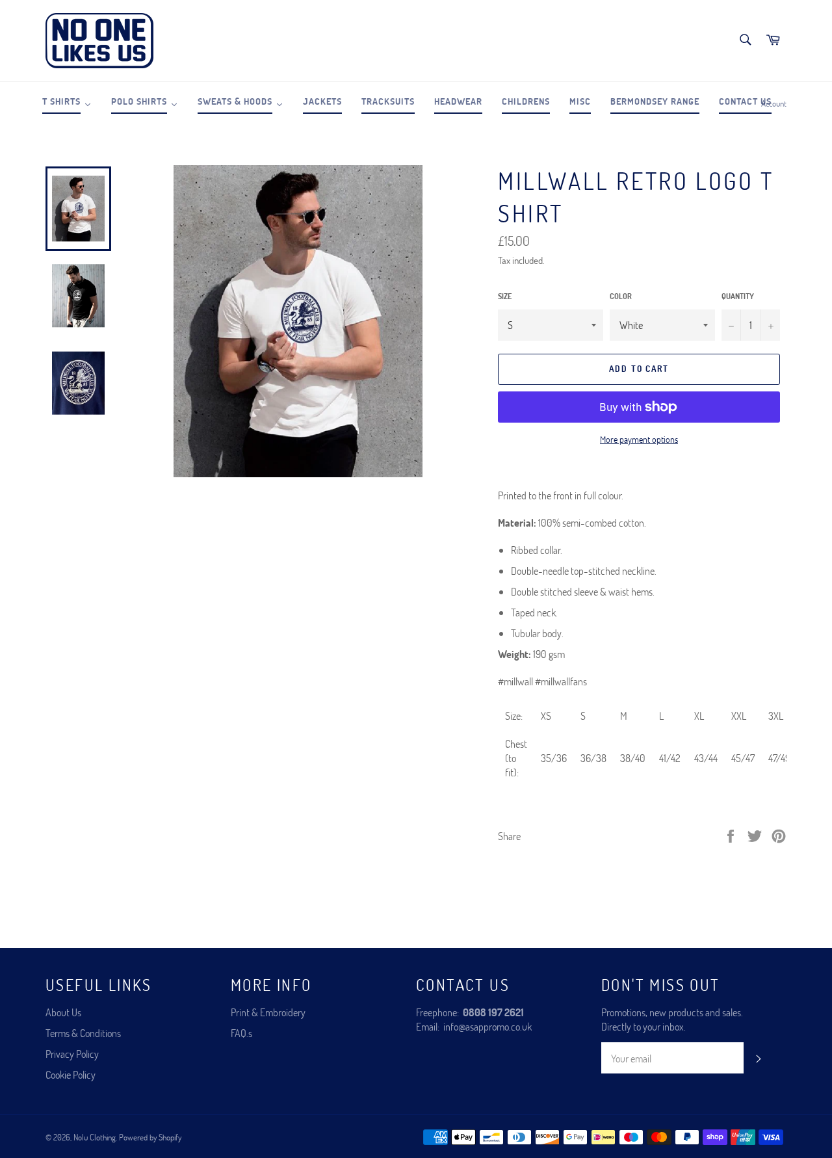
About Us (63, 1012)
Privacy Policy (72, 1053)
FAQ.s (241, 1033)
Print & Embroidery (268, 1012)
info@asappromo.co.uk (487, 1026)
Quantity (738, 296)
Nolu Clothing (94, 1137)
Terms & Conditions (83, 1033)
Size (505, 296)
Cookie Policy (71, 1074)
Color (621, 296)
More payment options (639, 439)
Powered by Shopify (150, 1137)
